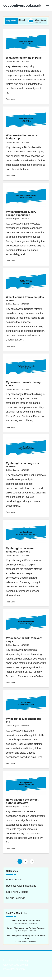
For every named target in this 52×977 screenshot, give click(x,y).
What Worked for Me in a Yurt (26, 920)
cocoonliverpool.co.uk (22, 5)
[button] (32, 861)
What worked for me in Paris (24, 57)
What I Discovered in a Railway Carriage (26, 928)
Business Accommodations (21, 885)
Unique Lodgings (15, 898)
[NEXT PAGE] (32, 861)
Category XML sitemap (16, 964)
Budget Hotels (14, 879)
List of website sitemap (16, 960)
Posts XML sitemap (14, 969)
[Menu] (47, 5)
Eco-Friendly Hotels (17, 891)
